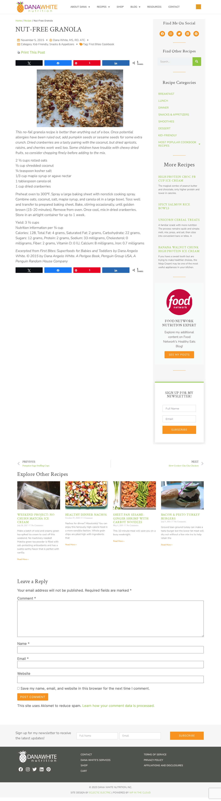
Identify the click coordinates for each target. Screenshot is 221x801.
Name (23, 643)
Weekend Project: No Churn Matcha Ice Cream (36, 518)
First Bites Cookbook (101, 44)
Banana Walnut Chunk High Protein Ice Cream (179, 249)
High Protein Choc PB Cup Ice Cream (177, 179)
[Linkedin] (187, 33)
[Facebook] (162, 33)
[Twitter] (179, 33)
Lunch (163, 101)
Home (19, 20)
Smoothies (166, 121)
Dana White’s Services (95, 760)
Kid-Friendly (40, 44)
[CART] (198, 6)
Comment (26, 598)
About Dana (78, 6)
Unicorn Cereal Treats (179, 220)
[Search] (197, 61)
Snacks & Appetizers (61, 44)
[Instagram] (171, 33)
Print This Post (33, 52)
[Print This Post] (18, 52)
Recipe (27, 20)
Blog (134, 6)
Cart (84, 771)
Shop (120, 6)
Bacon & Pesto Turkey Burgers (180, 517)
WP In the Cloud (140, 792)
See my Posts (179, 354)
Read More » (22, 559)
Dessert (164, 128)
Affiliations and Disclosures (163, 765)
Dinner (163, 108)
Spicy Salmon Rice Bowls (174, 206)
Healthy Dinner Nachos (86, 515)
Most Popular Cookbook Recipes (177, 144)
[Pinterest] (196, 33)
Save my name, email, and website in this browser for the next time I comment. (85, 688)
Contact (174, 6)
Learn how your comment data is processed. (118, 706)
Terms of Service (155, 754)
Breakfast (166, 94)
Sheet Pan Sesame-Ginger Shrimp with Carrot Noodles (130, 518)
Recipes (102, 6)
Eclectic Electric (100, 792)
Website (23, 673)
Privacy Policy (153, 760)
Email (23, 658)
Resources (154, 6)
